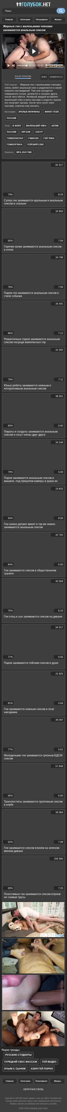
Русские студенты (18, 1054)
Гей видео (49, 1061)
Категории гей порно (25, 20)
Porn (45, 1108)
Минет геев (52, 112)
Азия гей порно (42, 1068)
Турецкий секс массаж (20, 1061)
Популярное (41, 1081)
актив (55, 126)
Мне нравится (5, 77)
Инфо (44, 77)
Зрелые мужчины (29, 112)
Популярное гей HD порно (41, 20)
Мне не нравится (11, 77)
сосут (39, 132)
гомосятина (14, 144)
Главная (9, 1081)
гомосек (33, 138)
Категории (25, 1081)
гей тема (48, 138)
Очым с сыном (15, 1068)
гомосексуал (15, 138)
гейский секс (35, 144)
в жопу (17, 126)
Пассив (11, 118)
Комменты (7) (56, 77)
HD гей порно (9, 20)
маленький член (36, 126)
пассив (11, 132)
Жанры (58, 20)
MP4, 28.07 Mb (24, 152)
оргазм (25, 132)
